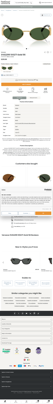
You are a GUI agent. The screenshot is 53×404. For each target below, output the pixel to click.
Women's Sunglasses (34, 297)
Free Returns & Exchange (26, 6)
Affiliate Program (36, 392)
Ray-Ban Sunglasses (21, 303)
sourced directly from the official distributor (28, 138)
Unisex (16, 108)
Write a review (10, 56)
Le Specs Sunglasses (44, 300)
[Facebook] (14, 313)
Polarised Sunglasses (19, 306)
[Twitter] (18, 313)
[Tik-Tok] (38, 313)
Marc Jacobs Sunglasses (33, 306)
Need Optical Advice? (47, 2)
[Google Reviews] (16, 354)
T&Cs (15, 392)
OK (43, 213)
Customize (25, 213)
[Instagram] (22, 313)
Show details (45, 209)
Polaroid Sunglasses (20, 300)
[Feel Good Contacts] (5, 3)
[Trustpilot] (6, 353)
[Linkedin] (30, 313)
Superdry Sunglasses (32, 300)
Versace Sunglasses (8, 300)
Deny (9, 213)
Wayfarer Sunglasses (43, 303)
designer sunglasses (8, 152)
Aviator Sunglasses (45, 297)
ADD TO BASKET (26, 84)
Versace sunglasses (22, 155)
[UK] (25, 360)
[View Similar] (48, 52)
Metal (16, 120)
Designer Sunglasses (8, 297)
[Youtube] (26, 313)
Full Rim (17, 129)
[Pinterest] (34, 313)
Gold (16, 111)
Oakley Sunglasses (9, 303)
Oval (16, 126)
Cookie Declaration (27, 392)
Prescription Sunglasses (20, 297)
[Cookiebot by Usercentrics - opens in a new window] (45, 190)
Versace (17, 105)
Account (15, 402)
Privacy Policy (19, 392)
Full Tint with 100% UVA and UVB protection (25, 123)
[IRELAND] (28, 360)
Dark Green (18, 114)
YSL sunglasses (31, 303)
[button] (26, 48)
